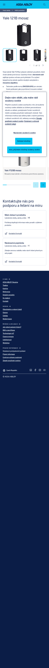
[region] (25, 124)
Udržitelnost (7, 340)
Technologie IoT (8, 333)
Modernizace (7, 319)
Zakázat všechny (23, 141)
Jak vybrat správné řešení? (12, 327)
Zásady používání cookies (12, 361)
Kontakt (5, 301)
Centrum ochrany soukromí (12, 357)
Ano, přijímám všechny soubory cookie (24, 150)
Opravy (5, 313)
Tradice (5, 285)
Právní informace (9, 354)
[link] (8, 10)
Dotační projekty (8, 295)
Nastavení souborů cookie (24, 133)
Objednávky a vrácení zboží (12, 309)
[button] (20, 10)
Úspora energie (8, 337)
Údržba (5, 316)
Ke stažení (6, 298)
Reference (6, 292)
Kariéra (5, 289)
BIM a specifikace (9, 330)
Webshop (6, 343)
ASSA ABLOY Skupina (10, 282)
